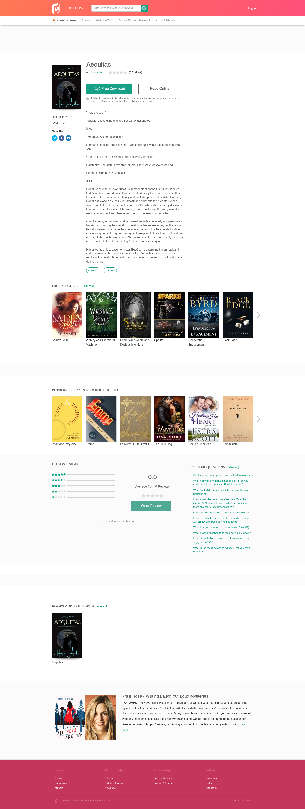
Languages (61, 782)
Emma (90, 444)
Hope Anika (96, 72)
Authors (59, 787)
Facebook (211, 778)
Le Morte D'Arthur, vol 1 (134, 444)
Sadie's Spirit (60, 340)
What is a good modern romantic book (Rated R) (221, 527)
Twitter (209, 782)
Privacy (246, 800)
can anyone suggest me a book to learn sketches (221, 512)
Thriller (110, 271)
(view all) (89, 286)
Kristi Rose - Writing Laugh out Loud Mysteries (165, 696)
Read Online (159, 89)
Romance (86, 20)
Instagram (211, 787)
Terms (236, 800)
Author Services (163, 778)
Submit (144, 8)
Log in (252, 8)
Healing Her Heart (199, 444)
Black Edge (230, 340)
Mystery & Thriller (105, 20)
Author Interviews (114, 782)
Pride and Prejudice (64, 444)
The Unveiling (163, 444)
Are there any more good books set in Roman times (223, 475)
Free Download (113, 89)
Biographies (145, 20)
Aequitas (57, 662)
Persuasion (230, 444)
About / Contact (164, 782)
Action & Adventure (166, 20)
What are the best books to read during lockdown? (222, 533)
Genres (58, 778)
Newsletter (110, 787)
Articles (109, 778)
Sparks (158, 340)
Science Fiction (127, 20)
